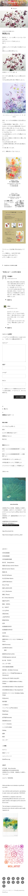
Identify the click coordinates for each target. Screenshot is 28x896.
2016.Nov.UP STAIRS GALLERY (10, 678)
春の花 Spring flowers (8, 562)
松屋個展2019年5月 (7, 629)
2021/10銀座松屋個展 (7, 666)
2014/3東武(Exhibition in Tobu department (12, 686)
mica (13, 31)
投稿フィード (5, 753)
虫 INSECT (5, 607)
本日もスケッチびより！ (12, 2)
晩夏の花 (4, 572)
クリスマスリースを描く (8, 465)
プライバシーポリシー (7, 890)
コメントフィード (7, 756)
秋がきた (4, 439)
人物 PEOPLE (6, 617)
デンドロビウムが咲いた (8, 426)
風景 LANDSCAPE (7, 588)
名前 (3, 364)
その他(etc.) (5, 704)
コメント (5, 342)
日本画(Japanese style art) (9, 657)
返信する (9, 300)
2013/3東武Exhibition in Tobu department (12, 690)
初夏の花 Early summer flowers (10, 565)
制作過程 (4, 701)
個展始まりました (7, 436)
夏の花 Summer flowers (8, 568)
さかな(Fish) (5, 610)
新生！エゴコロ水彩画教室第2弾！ (11, 449)
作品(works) (5, 698)
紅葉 (3, 623)
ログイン (4, 749)
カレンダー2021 (6, 663)
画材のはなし (5, 636)
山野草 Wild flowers (7, 581)
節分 (3, 429)
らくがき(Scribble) (7, 727)
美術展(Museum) (6, 720)
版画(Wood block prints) (8, 654)
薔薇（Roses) (6, 594)
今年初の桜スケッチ (7, 459)
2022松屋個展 (5, 552)
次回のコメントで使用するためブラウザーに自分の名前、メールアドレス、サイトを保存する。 (14, 390)
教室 (5, 650)
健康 (3, 733)
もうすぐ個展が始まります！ (10, 432)
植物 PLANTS (5, 601)
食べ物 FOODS (6, 660)
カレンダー (5, 740)
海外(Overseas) (6, 644)
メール (4, 372)
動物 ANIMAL (6, 604)
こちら (5, 255)
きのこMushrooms (7, 591)
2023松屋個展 (5, 556)
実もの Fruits (5, 585)
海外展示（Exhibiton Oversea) (10, 670)
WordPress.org (6, 759)
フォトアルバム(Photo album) (10, 707)
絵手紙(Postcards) (7, 717)
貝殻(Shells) (5, 613)
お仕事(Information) (7, 647)
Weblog (4, 730)
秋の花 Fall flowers (9, 265)
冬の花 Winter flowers (7, 578)
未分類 (15, 265)
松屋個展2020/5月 (7, 626)
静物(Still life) (5, 620)
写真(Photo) (5, 711)
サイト (4, 380)
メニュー (15, 8)
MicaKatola (5, 714)
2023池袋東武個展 (7, 559)
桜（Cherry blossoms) (8, 597)
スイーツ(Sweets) (7, 724)
